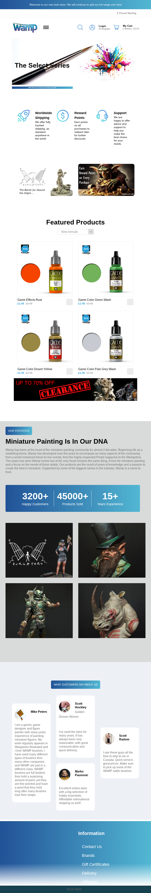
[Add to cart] (69, 302)
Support (120, 113)
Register (106, 29)
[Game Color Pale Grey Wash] (105, 338)
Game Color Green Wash (94, 299)
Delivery (89, 873)
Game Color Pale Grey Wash (97, 369)
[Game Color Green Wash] (105, 269)
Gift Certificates (95, 864)
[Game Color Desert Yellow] (45, 338)
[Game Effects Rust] (45, 269)
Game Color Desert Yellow (34, 369)
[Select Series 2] (75, 61)
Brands (88, 855)
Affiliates (89, 882)
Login (102, 26)
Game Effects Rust (29, 299)
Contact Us (92, 846)
